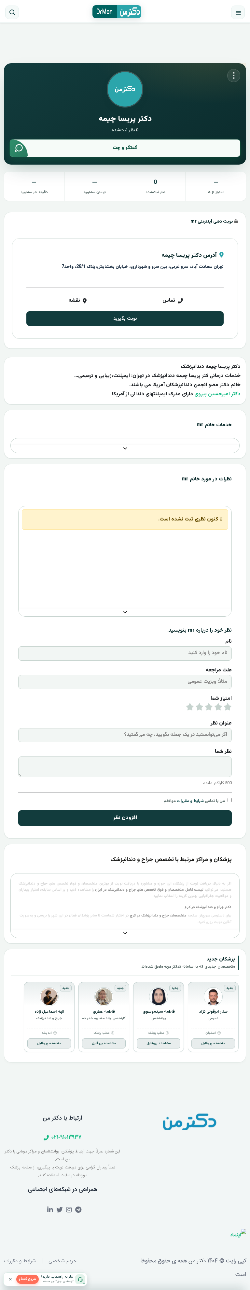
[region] (125, 1018)
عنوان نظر (221, 723)
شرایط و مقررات (190, 801)
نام (228, 642)
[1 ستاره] (228, 708)
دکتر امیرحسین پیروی (217, 394)
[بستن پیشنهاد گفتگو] (10, 1279)
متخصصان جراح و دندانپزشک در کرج (158, 915)
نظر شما (223, 752)
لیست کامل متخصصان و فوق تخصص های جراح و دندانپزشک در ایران (149, 890)
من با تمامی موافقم (194, 801)
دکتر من (196, 1261)
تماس (168, 301)
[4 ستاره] (199, 708)
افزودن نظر (125, 818)
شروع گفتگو (27, 1279)
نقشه (74, 301)
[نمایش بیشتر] (125, 449)
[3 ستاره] (209, 708)
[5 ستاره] (190, 708)
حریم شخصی (62, 1261)
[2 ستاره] (218, 708)
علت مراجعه (219, 670)
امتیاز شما (221, 699)
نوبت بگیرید (125, 318)
